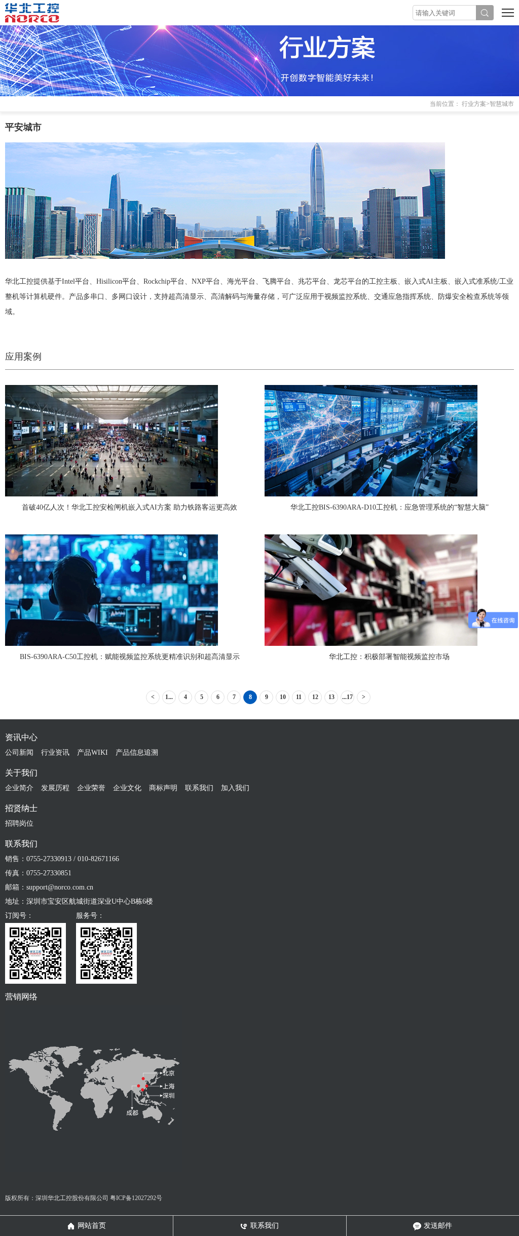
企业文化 (127, 788)
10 (283, 697)
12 (315, 697)
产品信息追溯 (137, 752)
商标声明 (163, 788)
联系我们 (199, 788)
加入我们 (235, 788)
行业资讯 (55, 752)
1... (169, 697)
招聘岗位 (19, 823)
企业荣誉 (91, 788)
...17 (347, 697)
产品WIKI (92, 752)
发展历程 (55, 788)
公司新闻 (19, 752)
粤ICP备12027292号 (136, 1198)
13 (331, 697)
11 (299, 697)
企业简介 (19, 788)
